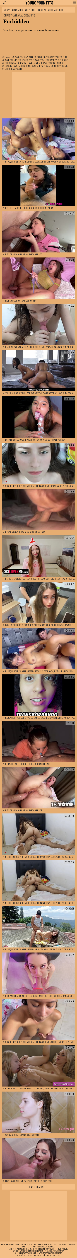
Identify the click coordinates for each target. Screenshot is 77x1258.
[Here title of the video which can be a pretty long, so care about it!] (38, 139)
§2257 (42, 1255)
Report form (55, 1255)
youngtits (39, 2)
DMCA (47, 1255)
